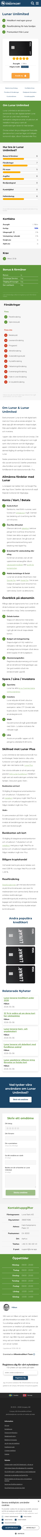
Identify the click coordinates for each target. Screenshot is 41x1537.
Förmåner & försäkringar (11, 92)
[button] (20, 1533)
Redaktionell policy (10, 1436)
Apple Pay (24, 580)
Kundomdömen (11, 96)
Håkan (14, 1307)
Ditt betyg (8, 1123)
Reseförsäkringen (9, 885)
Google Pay (11, 580)
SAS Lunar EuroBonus (18, 774)
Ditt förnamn (9, 1133)
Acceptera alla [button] (11, 1528)
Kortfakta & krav (30, 88)
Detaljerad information (29, 92)
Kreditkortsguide (9, 1447)
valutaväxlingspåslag (15, 565)
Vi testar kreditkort (10, 1450)
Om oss (7, 1425)
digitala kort (20, 513)
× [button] (38, 1501)
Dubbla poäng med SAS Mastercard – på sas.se (19, 1464)
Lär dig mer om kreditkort (12, 1443)
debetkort (25, 528)
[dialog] (20, 1518)
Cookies (7, 1454)
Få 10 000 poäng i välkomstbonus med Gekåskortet (20, 1472)
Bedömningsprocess (11, 1440)
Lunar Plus (28, 765)
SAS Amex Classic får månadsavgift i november (19, 1468)
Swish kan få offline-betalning (14, 1484)
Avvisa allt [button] (30, 1528)
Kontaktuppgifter (29, 96)
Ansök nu (19, 75)
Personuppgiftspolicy (11, 1433)
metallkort (8, 798)
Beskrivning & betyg (11, 88)
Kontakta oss (8, 1429)
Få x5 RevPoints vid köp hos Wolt (15, 1488)
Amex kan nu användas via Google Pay (16, 1475)
